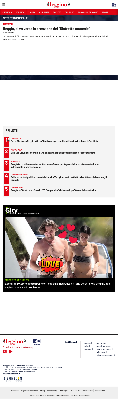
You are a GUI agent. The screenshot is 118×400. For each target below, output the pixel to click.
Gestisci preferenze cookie (82, 390)
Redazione (15, 390)
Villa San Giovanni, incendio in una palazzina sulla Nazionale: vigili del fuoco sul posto (53, 152)
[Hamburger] (3, 5)
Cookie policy (52, 390)
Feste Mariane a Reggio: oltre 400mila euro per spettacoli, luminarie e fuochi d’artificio (54, 141)
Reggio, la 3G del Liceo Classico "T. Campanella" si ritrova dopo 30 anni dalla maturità (53, 190)
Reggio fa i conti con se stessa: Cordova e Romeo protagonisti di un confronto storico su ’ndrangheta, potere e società (55, 165)
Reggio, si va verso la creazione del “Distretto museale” (46, 28)
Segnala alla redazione (29, 390)
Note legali (63, 390)
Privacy (42, 390)
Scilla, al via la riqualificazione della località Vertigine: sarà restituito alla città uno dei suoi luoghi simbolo (59, 178)
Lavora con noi (99, 390)
